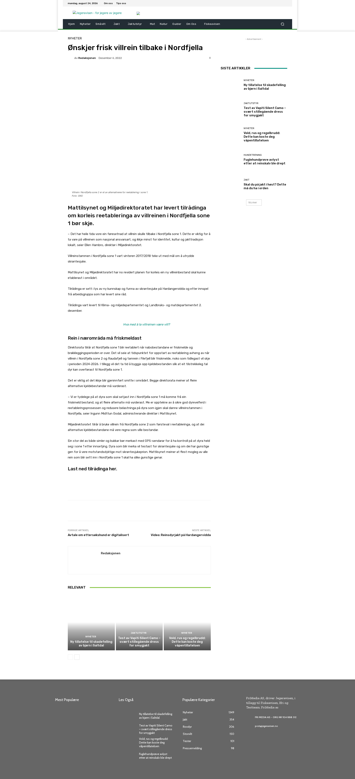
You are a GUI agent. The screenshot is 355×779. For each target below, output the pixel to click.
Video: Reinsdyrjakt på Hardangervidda (181, 535)
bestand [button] (87, 402)
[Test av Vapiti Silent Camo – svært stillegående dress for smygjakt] (139, 622)
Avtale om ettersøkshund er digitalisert (98, 535)
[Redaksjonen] (71, 58)
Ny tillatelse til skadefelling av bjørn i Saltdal (91, 643)
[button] (282, 24)
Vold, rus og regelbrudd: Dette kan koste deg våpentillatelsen (187, 641)
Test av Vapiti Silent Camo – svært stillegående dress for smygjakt (139, 641)
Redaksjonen (87, 58)
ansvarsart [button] (123, 239)
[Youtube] (284, 3)
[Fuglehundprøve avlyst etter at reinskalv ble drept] (231, 160)
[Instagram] (269, 3)
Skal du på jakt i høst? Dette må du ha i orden (265, 186)
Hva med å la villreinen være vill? (146, 324)
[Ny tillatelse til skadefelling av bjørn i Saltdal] (91, 622)
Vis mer (252, 202)
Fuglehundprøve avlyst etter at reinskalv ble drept (264, 161)
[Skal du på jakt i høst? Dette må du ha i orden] (231, 184)
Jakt (246, 180)
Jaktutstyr (138, 633)
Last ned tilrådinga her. (92, 469)
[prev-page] (70, 657)
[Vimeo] (279, 3)
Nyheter (75, 38)
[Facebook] (265, 3)
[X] (274, 3)
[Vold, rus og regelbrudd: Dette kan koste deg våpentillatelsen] (187, 622)
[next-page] (77, 657)
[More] (171, 72)
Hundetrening (253, 155)
